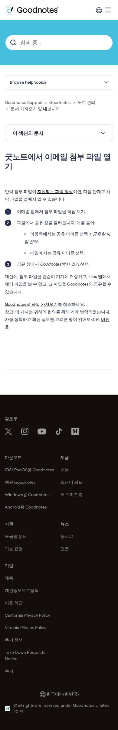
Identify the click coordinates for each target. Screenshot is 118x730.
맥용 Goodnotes (20, 482)
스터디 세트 (72, 482)
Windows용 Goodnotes (27, 494)
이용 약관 (14, 603)
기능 (65, 470)
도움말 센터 (16, 536)
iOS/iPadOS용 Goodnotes (29, 470)
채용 (9, 578)
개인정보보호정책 (22, 590)
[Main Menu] (108, 10)
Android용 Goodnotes (26, 507)
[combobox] (59, 42)
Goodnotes (60, 102)
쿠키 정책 (14, 640)
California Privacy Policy (27, 615)
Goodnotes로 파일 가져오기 (31, 304)
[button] (59, 82)
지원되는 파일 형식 (55, 191)
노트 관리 (86, 102)
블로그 (67, 536)
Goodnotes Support (24, 102)
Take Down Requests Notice (25, 655)
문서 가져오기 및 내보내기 (35, 108)
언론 (65, 548)
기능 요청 (14, 548)
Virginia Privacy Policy (25, 627)
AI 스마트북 (71, 494)
